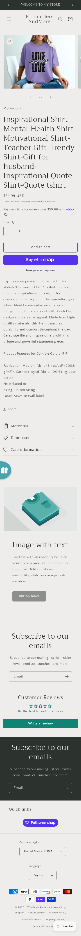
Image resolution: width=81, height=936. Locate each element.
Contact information (42, 926)
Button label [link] (29, 596)
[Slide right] (50, 97)
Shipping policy (55, 919)
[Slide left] (31, 97)
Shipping (25, 202)
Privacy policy (57, 912)
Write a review (40, 723)
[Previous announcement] (8, 5)
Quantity (9, 222)
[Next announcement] (73, 5)
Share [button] (12, 409)
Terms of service (31, 919)
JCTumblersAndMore (38, 907)
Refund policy (36, 912)
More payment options (40, 270)
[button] (9, 19)
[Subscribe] (67, 676)
